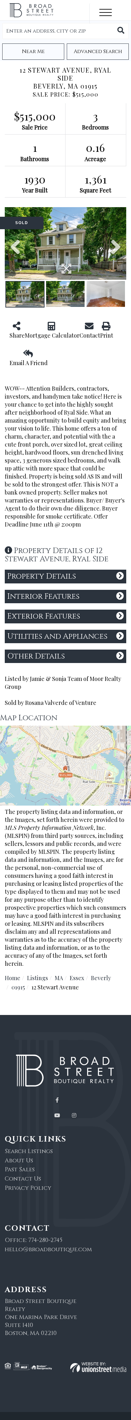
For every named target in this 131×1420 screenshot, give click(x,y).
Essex (77, 978)
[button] (121, 31)
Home (12, 978)
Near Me (33, 51)
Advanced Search (98, 51)
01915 (18, 987)
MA (59, 978)
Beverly (101, 978)
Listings (37, 978)
